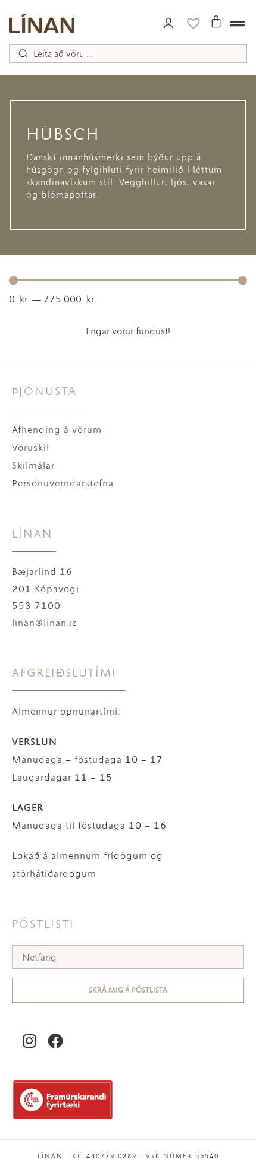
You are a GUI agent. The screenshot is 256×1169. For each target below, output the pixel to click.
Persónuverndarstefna (63, 483)
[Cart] (216, 21)
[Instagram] (29, 1040)
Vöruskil (30, 448)
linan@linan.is (44, 623)
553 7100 (36, 606)
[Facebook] (55, 1040)
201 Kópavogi (45, 589)
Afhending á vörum (57, 430)
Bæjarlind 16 (42, 572)
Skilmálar (33, 465)
